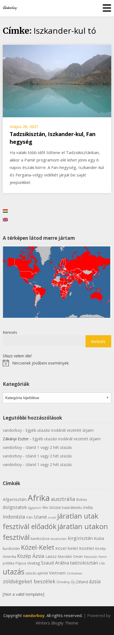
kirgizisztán (80, 538)
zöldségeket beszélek (29, 581)
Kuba (99, 538)
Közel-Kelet (37, 547)
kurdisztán (11, 548)
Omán (78, 556)
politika (8, 563)
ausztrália (63, 498)
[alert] (57, 363)
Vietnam (57, 573)
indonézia (14, 516)
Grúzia (55, 507)
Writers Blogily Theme (57, 623)
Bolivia (81, 499)
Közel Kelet (66, 548)
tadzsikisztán (84, 562)
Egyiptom (34, 508)
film (45, 507)
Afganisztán (15, 499)
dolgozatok (15, 507)
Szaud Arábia (55, 562)
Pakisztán (90, 557)
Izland (40, 517)
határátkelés (72, 507)
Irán (29, 517)
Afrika (39, 497)
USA (102, 563)
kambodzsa (40, 538)
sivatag (33, 563)
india (88, 507)
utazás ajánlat (36, 573)
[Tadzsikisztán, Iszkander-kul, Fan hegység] (57, 80)
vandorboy (12, 430)
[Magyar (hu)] (5, 210)
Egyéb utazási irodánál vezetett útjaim (59, 430)
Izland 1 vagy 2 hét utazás (48, 447)
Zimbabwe (74, 573)
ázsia (95, 581)
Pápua (20, 563)
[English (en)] (5, 219)
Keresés (10, 332)
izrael (52, 517)
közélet (86, 548)
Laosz (51, 556)
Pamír (103, 557)
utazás (13, 572)
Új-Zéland (79, 581)
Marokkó (65, 556)
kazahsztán (59, 539)
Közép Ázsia (30, 556)
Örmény (63, 582)
